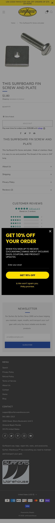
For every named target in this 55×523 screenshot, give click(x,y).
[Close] (50, 231)
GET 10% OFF (27, 275)
